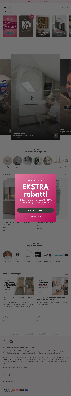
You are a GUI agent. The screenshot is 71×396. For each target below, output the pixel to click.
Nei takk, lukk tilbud (35, 216)
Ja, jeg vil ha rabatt (35, 210)
